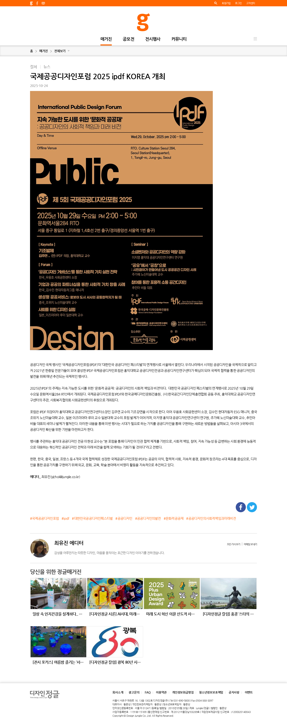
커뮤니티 (179, 39)
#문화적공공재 (173, 518)
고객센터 (250, 3)
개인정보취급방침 (183, 692)
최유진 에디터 (68, 543)
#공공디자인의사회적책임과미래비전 (211, 518)
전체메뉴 (255, 38)
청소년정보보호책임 (211, 692)
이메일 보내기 (250, 544)
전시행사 (153, 39)
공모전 (128, 39)
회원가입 (226, 3)
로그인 (238, 3)
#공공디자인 (123, 518)
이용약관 (161, 692)
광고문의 (134, 692)
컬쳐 (33, 66)
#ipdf (65, 518)
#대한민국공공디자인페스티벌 (92, 518)
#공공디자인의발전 (148, 518)
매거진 (106, 39)
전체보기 (62, 51)
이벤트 (249, 692)
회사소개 (117, 692)
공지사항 (234, 692)
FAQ (147, 692)
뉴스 (46, 66)
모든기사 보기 (233, 544)
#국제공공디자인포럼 (44, 518)
